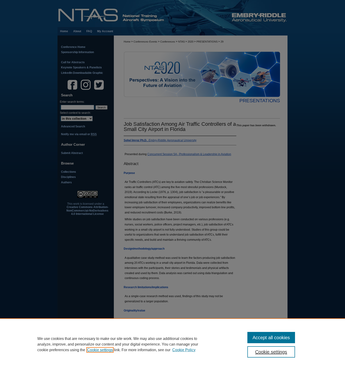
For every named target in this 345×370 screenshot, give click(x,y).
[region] (172, 344)
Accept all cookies (271, 337)
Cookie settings (100, 350)
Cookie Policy (184, 350)
